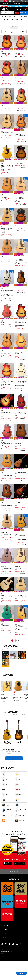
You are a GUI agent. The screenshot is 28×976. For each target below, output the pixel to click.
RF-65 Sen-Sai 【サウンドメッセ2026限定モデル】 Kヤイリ (7, 133)
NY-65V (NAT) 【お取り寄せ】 (7, 228)
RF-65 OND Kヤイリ (5, 625)
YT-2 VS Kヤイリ (18, 443)
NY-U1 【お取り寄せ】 (19, 259)
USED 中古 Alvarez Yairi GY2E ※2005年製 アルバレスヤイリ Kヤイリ (7, 166)
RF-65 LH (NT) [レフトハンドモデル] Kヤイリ (21, 79)
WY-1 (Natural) (4, 532)
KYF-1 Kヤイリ (18, 502)
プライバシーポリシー (6, 948)
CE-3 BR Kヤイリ (18, 134)
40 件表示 (22, 31)
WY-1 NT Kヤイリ (4, 566)
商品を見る (21, 973)
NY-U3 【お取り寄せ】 (19, 197)
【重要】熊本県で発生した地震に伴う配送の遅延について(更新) (14, 3)
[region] (14, 731)
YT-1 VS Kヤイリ (4, 504)
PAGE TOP (15, 871)
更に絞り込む (13, 27)
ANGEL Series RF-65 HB (5, 473)
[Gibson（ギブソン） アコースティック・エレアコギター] (18, 731)
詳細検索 (16, 12)
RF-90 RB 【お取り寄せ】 (6, 53)
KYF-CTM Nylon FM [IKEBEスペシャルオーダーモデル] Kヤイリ (21, 383)
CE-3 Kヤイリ (17, 534)
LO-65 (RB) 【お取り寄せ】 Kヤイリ (6, 413)
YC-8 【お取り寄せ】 (5, 258)
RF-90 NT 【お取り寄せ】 (6, 107)
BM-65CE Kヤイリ (18, 595)
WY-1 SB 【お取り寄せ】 (20, 163)
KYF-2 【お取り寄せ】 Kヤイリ (21, 412)
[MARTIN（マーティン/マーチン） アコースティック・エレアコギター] (6, 731)
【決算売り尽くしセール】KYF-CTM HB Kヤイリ (21, 352)
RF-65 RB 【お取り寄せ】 (20, 107)
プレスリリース (4, 956)
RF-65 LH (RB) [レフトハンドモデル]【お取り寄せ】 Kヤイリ (6, 80)
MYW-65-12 (17, 566)
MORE (14, 758)
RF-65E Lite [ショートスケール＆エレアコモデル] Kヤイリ (6, 352)
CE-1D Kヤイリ (18, 625)
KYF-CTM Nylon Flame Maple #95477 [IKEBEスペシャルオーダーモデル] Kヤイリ (7, 292)
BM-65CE (3, 595)
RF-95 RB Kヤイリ (18, 53)
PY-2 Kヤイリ (17, 289)
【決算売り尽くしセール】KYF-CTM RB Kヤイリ (21, 323)
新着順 (4, 31)
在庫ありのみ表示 (13, 31)
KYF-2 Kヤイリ (4, 322)
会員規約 (3, 953)
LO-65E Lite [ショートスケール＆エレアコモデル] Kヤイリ (6, 196)
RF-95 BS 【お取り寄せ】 (20, 227)
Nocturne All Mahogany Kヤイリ (21, 473)
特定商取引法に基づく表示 (7, 951)
